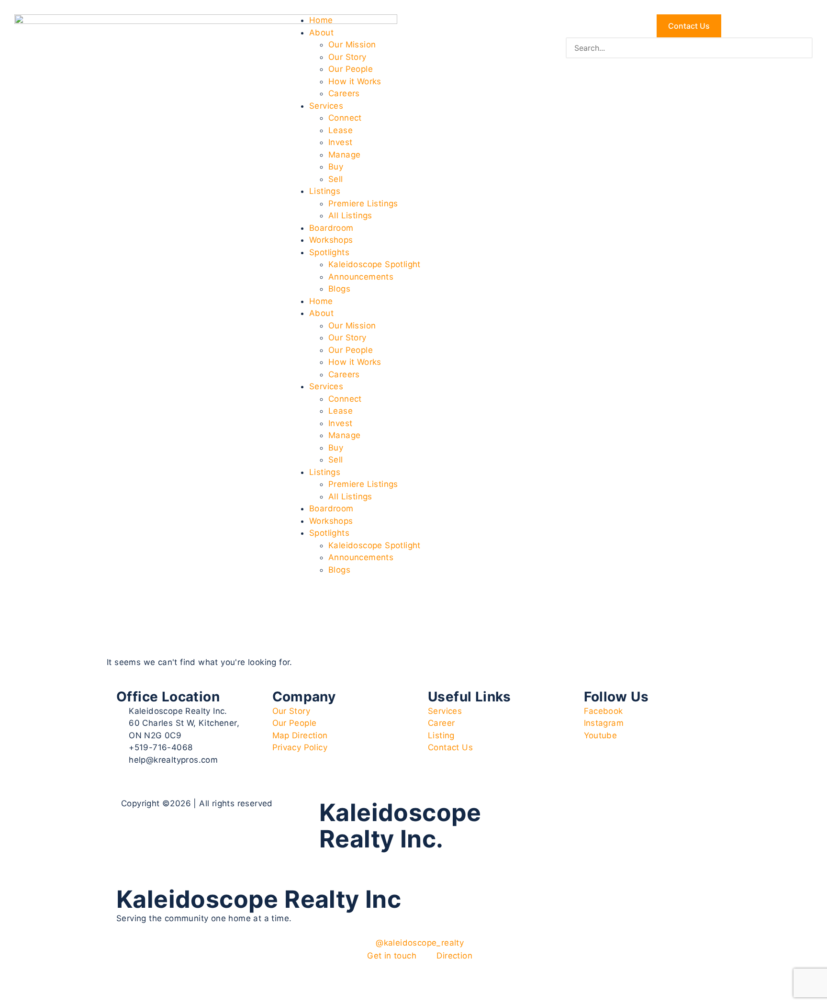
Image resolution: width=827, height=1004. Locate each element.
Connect (345, 118)
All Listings (350, 215)
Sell (335, 179)
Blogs (339, 288)
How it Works (354, 81)
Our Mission (352, 44)
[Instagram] (556, 812)
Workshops (331, 240)
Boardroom (331, 228)
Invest (340, 142)
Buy (335, 166)
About (321, 32)
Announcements (360, 277)
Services (326, 106)
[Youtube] (582, 812)
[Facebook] (529, 812)
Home (321, 20)
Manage (344, 154)
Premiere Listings (363, 203)
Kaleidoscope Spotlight (374, 264)
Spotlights (329, 252)
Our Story (347, 57)
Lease (340, 130)
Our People (350, 69)
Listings (324, 191)
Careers (344, 93)
